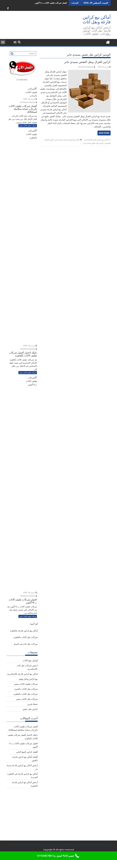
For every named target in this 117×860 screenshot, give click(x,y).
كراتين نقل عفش (30, 709)
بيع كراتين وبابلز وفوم (28, 678)
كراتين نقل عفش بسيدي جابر (93, 143)
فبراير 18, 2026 (29, 99)
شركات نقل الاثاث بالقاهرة (26, 637)
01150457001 (22, 79)
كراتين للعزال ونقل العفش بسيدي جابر (87, 62)
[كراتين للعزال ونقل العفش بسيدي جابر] (89, 71)
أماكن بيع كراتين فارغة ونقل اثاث (97, 19)
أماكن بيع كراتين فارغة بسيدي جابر (67, 139)
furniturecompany (85, 67)
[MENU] (3, 42)
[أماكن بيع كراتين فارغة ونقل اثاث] (108, 42)
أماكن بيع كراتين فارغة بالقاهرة (24, 630)
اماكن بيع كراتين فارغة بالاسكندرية (96, 139)
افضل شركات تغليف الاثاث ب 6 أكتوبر (51, 2)
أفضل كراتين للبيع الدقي (27, 751)
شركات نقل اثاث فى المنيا (26, 643)
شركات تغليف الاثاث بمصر (27, 126)
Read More (104, 133)
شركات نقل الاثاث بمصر (27, 698)
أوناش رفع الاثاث (30, 660)
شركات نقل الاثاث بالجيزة (26, 688)
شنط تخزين (32, 704)
